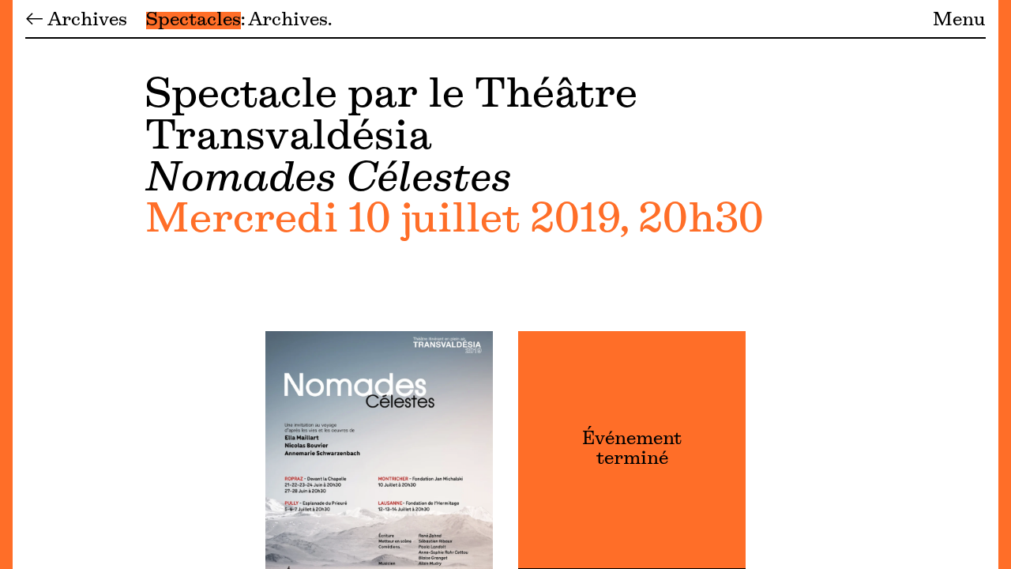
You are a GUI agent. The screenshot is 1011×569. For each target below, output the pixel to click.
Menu (959, 20)
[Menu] (6, 284)
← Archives (76, 20)
